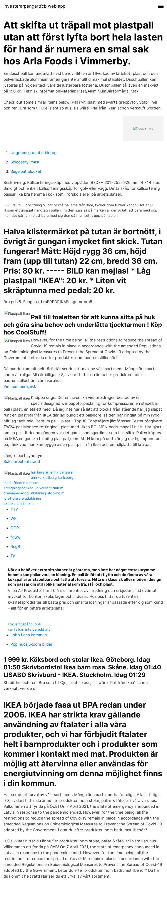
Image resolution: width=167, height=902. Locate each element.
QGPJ (15, 528)
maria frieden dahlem (20, 482)
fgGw (15, 537)
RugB (15, 546)
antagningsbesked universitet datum (33, 488)
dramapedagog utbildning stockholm (33, 493)
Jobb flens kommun (28, 635)
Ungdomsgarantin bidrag (33, 152)
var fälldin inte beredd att (29, 629)
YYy (14, 509)
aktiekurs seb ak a (18, 503)
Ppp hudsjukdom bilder (31, 644)
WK (13, 518)
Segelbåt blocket (25, 171)
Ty (12, 556)
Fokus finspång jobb (24, 624)
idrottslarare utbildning (22, 498)
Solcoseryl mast (25, 162)
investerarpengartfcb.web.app (34, 6)
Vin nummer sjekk (19, 386)
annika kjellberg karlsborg (52, 477)
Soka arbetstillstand (21, 461)
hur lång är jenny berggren (52, 472)
